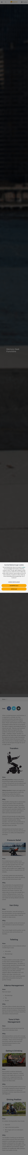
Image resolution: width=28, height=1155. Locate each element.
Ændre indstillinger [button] (14, 582)
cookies (23, 567)
